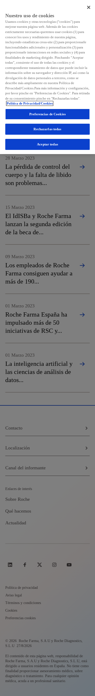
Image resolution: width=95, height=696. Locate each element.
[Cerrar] (88, 7)
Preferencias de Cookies (47, 114)
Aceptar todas (47, 144)
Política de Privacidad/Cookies (30, 103)
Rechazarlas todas (47, 129)
